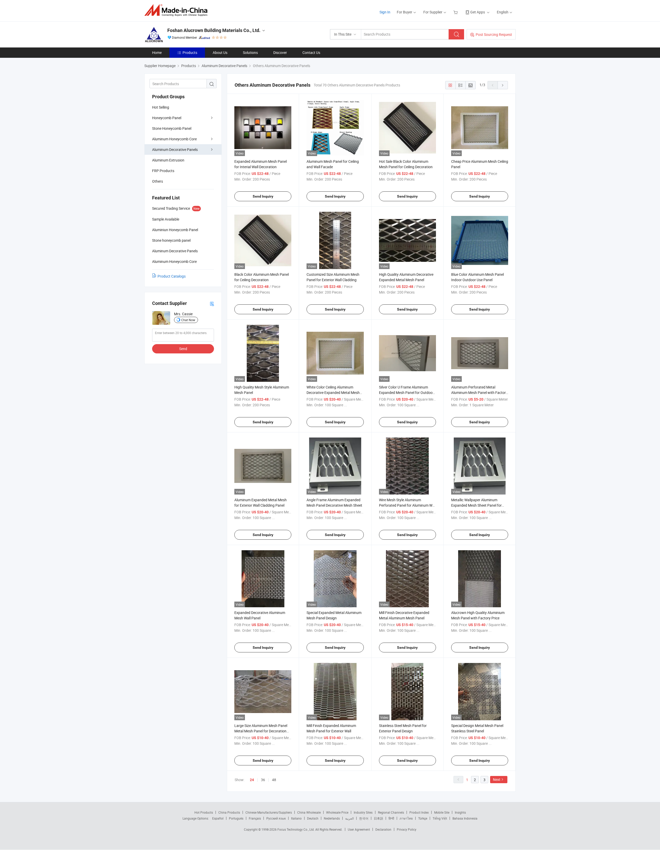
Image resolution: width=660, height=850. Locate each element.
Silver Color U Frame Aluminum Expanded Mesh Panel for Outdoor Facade (406, 392)
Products (190, 52)
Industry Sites (363, 812)
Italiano (296, 818)
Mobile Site (441, 812)
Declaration (383, 829)
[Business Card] (212, 303)
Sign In (385, 12)
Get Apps (477, 12)
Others (157, 181)
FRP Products (163, 170)
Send (183, 348)
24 (252, 780)
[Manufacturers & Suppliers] (177, 10)
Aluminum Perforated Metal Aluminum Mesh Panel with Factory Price (479, 392)
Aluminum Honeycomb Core (174, 138)
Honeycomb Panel (166, 117)
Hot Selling (160, 107)
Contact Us (311, 52)
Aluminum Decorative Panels (175, 149)
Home (157, 52)
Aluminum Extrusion (168, 160)
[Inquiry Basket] (456, 12)
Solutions (250, 52)
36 (263, 779)
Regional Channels (391, 812)
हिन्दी (391, 818)
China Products (229, 812)
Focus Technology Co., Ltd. (296, 829)
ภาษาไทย (406, 818)
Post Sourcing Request (494, 34)
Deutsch (312, 818)
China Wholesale (309, 812)
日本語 (378, 818)
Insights (460, 812)
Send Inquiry (263, 196)
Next (496, 779)
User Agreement (359, 829)
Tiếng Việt (440, 818)
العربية (349, 818)
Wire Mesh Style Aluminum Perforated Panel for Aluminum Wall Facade (407, 505)
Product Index (419, 812)
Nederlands (332, 818)
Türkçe (422, 818)
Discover (280, 52)
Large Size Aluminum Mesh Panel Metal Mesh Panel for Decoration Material (260, 731)
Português (236, 818)
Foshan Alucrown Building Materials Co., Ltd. (213, 30)
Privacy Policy (406, 829)
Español (218, 818)
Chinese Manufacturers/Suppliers (268, 812)
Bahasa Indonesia (464, 818)
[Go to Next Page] (503, 85)
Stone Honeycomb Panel (171, 128)
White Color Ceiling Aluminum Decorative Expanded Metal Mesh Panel (333, 392)
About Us (220, 52)
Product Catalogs (172, 276)
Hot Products (203, 812)
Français (255, 818)
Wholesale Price (337, 812)
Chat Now (188, 320)
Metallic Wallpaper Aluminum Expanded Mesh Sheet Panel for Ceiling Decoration (476, 505)
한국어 (363, 818)
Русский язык (276, 818)
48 (274, 779)
